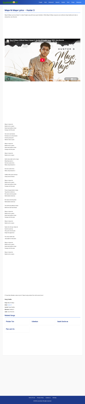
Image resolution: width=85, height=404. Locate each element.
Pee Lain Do (10, 329)
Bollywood (51, 2)
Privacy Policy (40, 397)
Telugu (72, 2)
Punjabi (40, 2)
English (63, 2)
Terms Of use (32, 397)
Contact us (48, 397)
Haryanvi (58, 2)
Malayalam (78, 2)
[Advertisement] (42, 27)
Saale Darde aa (62, 321)
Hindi (45, 2)
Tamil (68, 2)
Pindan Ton (10, 321)
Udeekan (35, 321)
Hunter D (10, 305)
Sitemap (54, 397)
